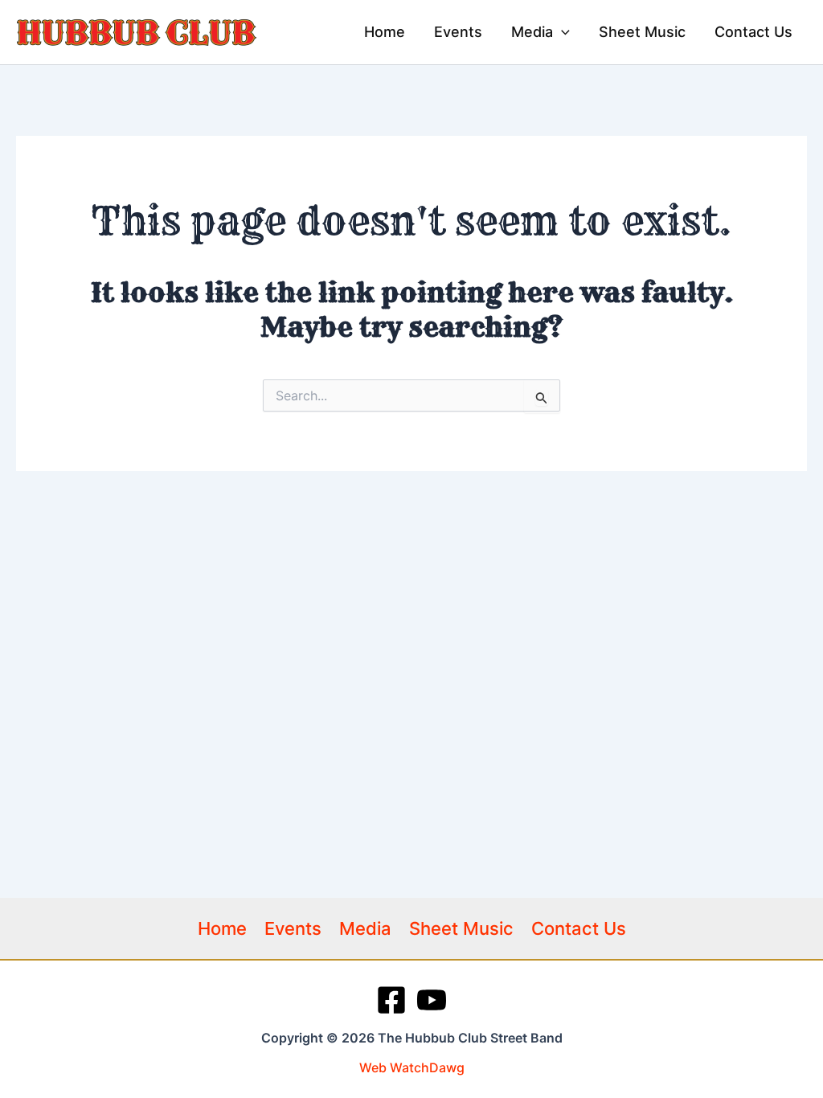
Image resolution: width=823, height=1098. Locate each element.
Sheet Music (461, 928)
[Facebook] (391, 1000)
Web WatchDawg (412, 1067)
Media (365, 928)
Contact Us (578, 928)
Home (222, 928)
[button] (561, 32)
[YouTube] (431, 1000)
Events (292, 928)
